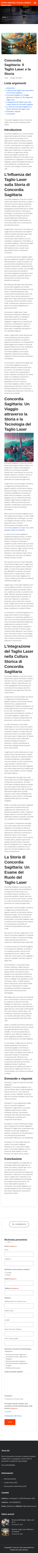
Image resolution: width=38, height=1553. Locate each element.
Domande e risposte (13, 111)
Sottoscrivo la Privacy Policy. (15, 1399)
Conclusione (10, 114)
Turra (6, 78)
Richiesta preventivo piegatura (15, 1361)
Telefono (11, 1288)
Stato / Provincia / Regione (12, 1329)
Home (4, 17)
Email (10, 1279)
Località (6, 1320)
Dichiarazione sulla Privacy (13, 1416)
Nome (6, 1250)
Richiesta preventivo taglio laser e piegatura (16, 1358)
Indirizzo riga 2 (9, 1310)
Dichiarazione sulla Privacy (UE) (15, 1486)
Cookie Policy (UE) (10, 1482)
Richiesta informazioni (13, 1368)
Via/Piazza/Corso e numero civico (15, 1301)
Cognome (7, 1259)
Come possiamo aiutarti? (13, 1372)
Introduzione (10, 88)
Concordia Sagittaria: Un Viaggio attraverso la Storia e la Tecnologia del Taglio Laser (19, 97)
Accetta (8, 1411)
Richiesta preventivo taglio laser (16, 1354)
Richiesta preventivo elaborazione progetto (17, 1364)
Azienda (8, 1272)
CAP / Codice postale (11, 1338)
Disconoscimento (10, 1479)
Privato (8, 1275)
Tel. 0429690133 (19, 1224)
